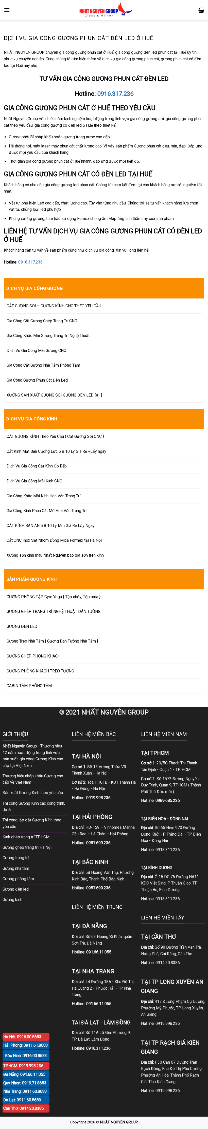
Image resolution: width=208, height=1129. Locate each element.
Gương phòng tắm (18, 878)
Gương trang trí (16, 857)
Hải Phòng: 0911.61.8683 (25, 1045)
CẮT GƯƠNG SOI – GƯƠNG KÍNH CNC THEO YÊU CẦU (54, 306)
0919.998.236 (167, 1023)
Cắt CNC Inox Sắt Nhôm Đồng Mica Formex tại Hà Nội (54, 540)
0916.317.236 (115, 93)
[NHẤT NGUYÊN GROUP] (104, 10)
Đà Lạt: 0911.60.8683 (22, 1100)
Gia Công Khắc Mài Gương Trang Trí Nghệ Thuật (48, 335)
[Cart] (201, 10)
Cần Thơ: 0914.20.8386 (23, 1108)
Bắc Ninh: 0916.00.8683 (26, 1055)
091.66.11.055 (98, 952)
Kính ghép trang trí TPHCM (26, 837)
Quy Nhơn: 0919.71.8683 (24, 1083)
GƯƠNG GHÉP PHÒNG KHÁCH (33, 656)
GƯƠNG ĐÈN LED (22, 626)
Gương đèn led (16, 889)
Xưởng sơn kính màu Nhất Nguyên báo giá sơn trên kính (55, 555)
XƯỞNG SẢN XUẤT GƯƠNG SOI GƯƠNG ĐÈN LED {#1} (54, 395)
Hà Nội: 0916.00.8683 (22, 1036)
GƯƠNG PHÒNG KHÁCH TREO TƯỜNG (40, 671)
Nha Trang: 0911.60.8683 (25, 1091)
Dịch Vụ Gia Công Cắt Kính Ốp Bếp (37, 466)
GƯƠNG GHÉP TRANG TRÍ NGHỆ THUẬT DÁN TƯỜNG (53, 611)
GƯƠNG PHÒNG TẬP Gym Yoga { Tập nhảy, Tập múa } (53, 596)
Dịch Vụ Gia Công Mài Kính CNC (34, 481)
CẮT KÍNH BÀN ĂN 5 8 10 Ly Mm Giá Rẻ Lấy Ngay (51, 525)
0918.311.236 (167, 849)
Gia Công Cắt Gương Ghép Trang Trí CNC (42, 320)
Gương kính (12, 899)
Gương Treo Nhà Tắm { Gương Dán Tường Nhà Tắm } (52, 641)
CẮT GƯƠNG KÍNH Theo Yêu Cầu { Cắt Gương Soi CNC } (55, 436)
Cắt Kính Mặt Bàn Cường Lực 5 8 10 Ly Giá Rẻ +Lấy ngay (56, 451)
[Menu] (7, 10)
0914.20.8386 (167, 962)
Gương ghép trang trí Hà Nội (27, 847)
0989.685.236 (167, 800)
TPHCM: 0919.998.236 (23, 1065)
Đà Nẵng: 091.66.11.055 (24, 1074)
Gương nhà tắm (16, 868)
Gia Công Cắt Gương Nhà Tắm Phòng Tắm (43, 365)
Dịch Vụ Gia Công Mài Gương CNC (36, 350)
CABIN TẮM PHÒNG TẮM (29, 685)
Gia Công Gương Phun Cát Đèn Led (37, 380)
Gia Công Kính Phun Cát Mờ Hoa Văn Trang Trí (46, 510)
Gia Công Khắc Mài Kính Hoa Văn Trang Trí (43, 496)
